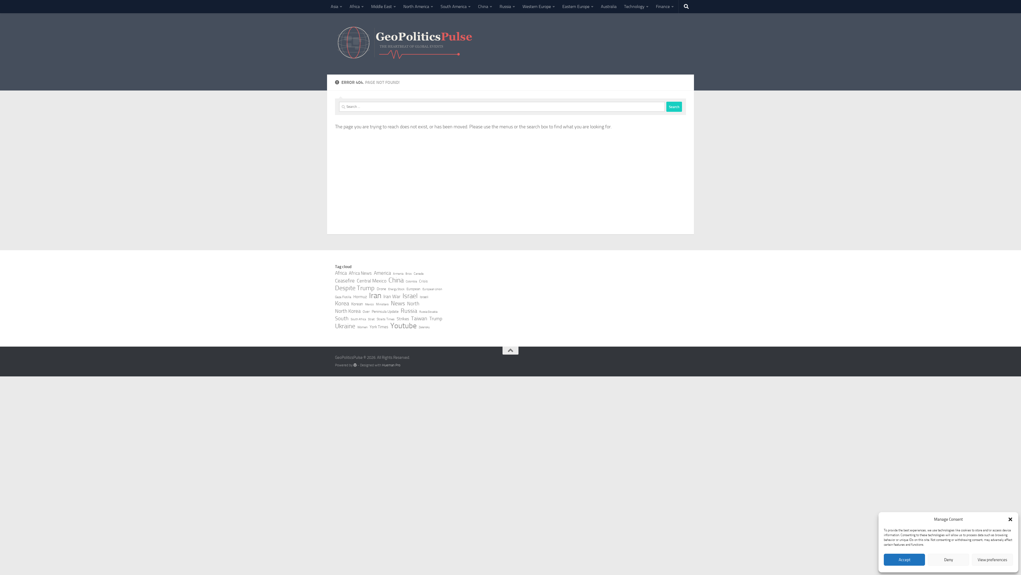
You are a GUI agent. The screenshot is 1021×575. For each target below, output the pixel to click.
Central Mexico (371, 281)
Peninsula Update (385, 311)
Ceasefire (345, 281)
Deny (948, 559)
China (483, 6)
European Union (432, 289)
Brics (408, 274)
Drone (381, 289)
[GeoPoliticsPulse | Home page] (405, 44)
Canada (419, 274)
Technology (634, 6)
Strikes (403, 318)
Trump (435, 319)
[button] (1010, 519)
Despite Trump (355, 288)
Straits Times (386, 319)
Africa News (360, 273)
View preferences (992, 559)
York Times (379, 327)
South (342, 318)
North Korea (348, 311)
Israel (410, 296)
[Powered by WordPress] (355, 365)
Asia (334, 6)
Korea (342, 303)
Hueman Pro (391, 365)
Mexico (369, 304)
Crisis (423, 281)
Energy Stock (396, 289)
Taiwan (419, 318)
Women (362, 327)
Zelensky (424, 327)
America (382, 273)
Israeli (424, 297)
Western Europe (536, 6)
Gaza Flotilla (343, 297)
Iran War (391, 296)
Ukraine (345, 326)
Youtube (403, 326)
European (413, 289)
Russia (505, 6)
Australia (609, 6)
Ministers (382, 304)
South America (454, 6)
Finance (663, 6)
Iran (375, 296)
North (413, 304)
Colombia (411, 281)
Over (366, 312)
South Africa (358, 319)
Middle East (381, 6)
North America (416, 6)
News (398, 303)
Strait (371, 319)
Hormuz (360, 296)
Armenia (398, 274)
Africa (355, 6)
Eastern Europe (575, 6)
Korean (357, 304)
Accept (904, 559)
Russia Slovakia (428, 312)
